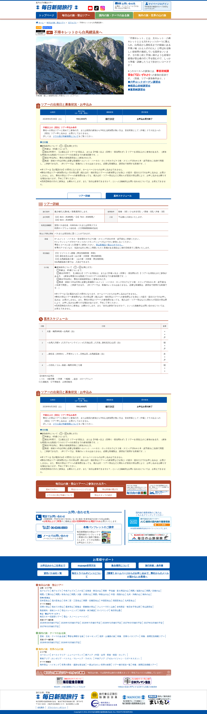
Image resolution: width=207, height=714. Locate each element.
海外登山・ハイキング (50, 664)
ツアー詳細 (84, 195)
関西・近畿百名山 (91, 600)
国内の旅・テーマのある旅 (114, 15)
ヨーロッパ (45, 655)
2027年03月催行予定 (49, 626)
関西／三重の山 (47, 594)
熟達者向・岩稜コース (50, 610)
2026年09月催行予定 (49, 622)
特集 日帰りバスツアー (128, 636)
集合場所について (120, 565)
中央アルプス (69, 590)
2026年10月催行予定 (70, 622)
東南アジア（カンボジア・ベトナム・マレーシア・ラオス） (66, 658)
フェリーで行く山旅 (106, 606)
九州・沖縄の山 (133, 594)
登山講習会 (147, 606)
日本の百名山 (45, 598)
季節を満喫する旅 (75, 636)
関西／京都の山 (153, 590)
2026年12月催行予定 (111, 622)
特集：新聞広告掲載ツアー (153, 636)
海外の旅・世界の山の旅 (152, 15)
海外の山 (146, 594)
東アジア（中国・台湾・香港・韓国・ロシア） (106, 655)
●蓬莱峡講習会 (136, 89)
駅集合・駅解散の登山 (85, 606)
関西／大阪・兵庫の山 (81, 594)
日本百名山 (45, 600)
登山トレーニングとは (81, 489)
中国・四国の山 (118, 594)
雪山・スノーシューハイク (75, 616)
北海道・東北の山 (93, 590)
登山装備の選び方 (110, 489)
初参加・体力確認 (87, 610)
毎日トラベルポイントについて (86, 575)
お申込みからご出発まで (52, 565)
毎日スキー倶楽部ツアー (51, 616)
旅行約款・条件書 (154, 565)
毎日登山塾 (116, 610)
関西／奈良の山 (62, 594)
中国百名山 (106, 600)
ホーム (41, 23)
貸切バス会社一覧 (53, 573)
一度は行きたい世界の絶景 (99, 664)
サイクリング (103, 610)
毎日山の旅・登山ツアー (76, 15)
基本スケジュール (123, 195)
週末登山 (69, 606)
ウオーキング (91, 636)
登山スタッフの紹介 (103, 495)
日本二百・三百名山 (72, 600)
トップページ (46, 15)
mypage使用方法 (87, 565)
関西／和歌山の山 (101, 594)
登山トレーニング (69, 610)
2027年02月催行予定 (153, 622)
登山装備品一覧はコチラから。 (109, 244)
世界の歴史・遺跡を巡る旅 (73, 664)
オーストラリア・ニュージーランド (67, 655)
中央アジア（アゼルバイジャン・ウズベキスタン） (117, 658)
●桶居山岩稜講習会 (139, 85)
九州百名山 (129, 600)
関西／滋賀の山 (137, 590)
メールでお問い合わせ (55, 537)
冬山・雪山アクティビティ (50, 614)
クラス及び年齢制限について (66, 136)
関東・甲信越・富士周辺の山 (116, 590)
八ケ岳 (80, 590)
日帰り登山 (45, 606)
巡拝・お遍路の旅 (107, 636)
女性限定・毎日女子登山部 (128, 606)
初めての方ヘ (52, 489)
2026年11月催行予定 (91, 622)
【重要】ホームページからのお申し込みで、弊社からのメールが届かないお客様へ (137, 575)
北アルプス (72, 23)
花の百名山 (57, 600)
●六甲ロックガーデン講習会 (144, 81)
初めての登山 (58, 606)
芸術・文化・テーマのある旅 (52, 636)
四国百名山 (118, 600)
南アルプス (57, 590)
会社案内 (40, 707)
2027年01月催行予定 (132, 622)
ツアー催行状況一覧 (122, 664)
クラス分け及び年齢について (60, 495)
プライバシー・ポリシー (57, 707)
